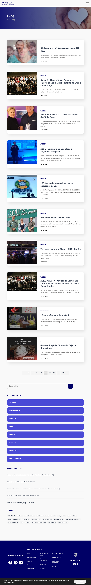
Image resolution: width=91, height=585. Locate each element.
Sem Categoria (15, 459)
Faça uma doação (57, 554)
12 (54, 373)
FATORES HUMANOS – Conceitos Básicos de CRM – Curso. (59, 116)
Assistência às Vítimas (43, 516)
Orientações (30, 569)
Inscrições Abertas (13, 522)
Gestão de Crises (47, 519)
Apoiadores (30, 565)
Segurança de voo (63, 522)
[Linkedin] (20, 563)
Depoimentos (44, 44)
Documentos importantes (43, 559)
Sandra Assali (52, 522)
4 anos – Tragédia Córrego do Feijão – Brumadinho (58, 346)
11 (50, 373)
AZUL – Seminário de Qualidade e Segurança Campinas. (56, 150)
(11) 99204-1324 (75, 562)
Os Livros (42, 568)
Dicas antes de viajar (44, 554)
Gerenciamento (36, 519)
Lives (11, 427)
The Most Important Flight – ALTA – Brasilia (61, 249)
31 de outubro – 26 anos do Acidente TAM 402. (60, 49)
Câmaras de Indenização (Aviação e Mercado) (20, 503)
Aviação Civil (61, 516)
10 (45, 373)
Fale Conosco (56, 557)
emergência (26, 519)
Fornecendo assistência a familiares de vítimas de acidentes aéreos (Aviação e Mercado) (33, 489)
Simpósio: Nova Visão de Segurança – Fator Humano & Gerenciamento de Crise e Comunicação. (61, 83)
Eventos (43, 76)
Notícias (12, 443)
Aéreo (69, 516)
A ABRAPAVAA (31, 557)
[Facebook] (10, 563)
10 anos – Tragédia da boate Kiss (56, 315)
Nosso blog (43, 564)
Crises (74, 516)
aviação (53, 516)
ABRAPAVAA (11, 516)
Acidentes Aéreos (29, 516)
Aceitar (80, 581)
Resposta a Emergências (39, 522)
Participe (29, 561)
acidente (19, 516)
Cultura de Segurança (14, 519)
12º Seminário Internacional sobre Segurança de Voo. (57, 184)
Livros (12, 434)
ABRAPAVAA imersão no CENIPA (55, 217)
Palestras (13, 451)
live (22, 522)
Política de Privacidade (55, 562)
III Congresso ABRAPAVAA (73, 519)
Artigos (12, 402)
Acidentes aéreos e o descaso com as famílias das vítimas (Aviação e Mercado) (30, 475)
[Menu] (87, 3)
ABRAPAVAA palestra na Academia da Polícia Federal (23, 496)
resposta (27, 522)
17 (63, 373)
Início (9, 20)
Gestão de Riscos (58, 519)
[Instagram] (15, 563)
